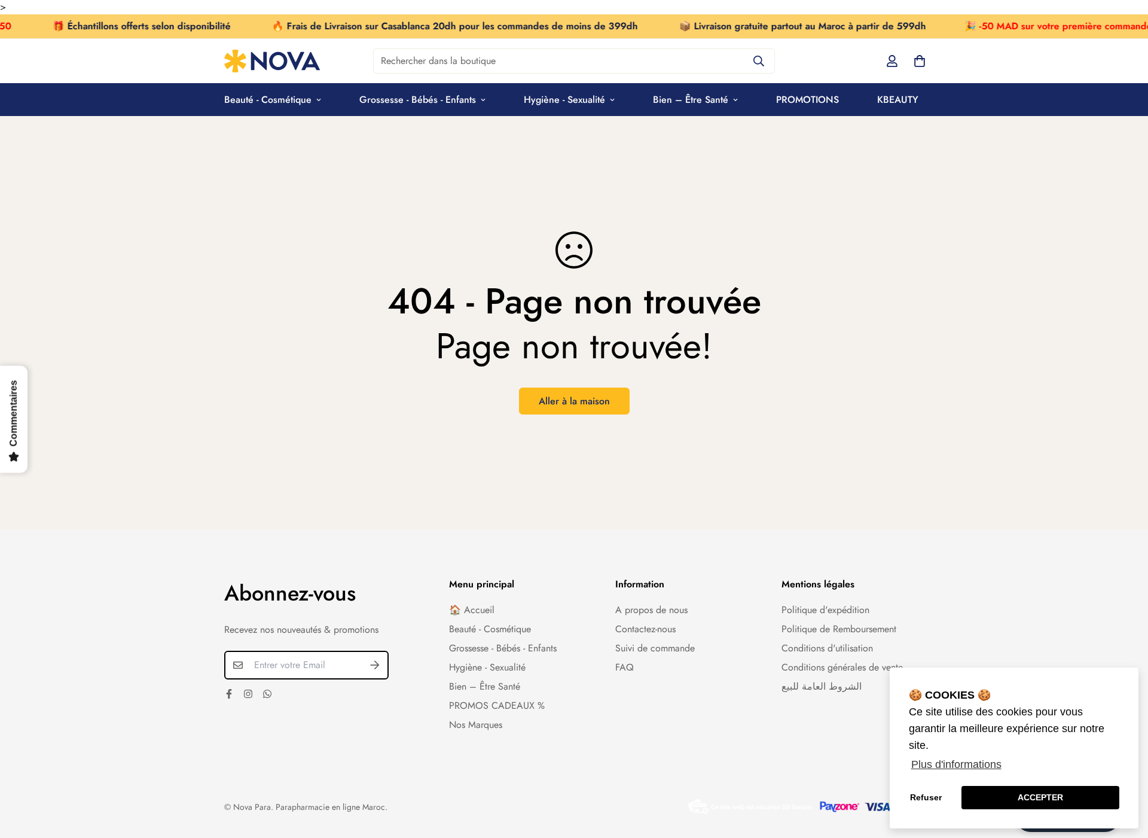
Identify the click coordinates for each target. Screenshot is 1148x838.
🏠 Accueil (471, 610)
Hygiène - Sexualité (564, 99)
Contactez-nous (645, 629)
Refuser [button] (926, 797)
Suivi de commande (655, 648)
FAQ (624, 667)
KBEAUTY (897, 99)
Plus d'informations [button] (956, 764)
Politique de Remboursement (838, 629)
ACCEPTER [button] (1040, 797)
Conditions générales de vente (842, 667)
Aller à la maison (574, 401)
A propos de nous (651, 610)
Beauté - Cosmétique (268, 99)
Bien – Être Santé (690, 99)
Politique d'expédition (825, 610)
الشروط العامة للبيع (821, 686)
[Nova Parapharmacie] (272, 61)
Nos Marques (475, 725)
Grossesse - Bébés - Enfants (417, 99)
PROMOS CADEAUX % (497, 705)
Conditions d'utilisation (827, 648)
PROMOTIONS (807, 99)
